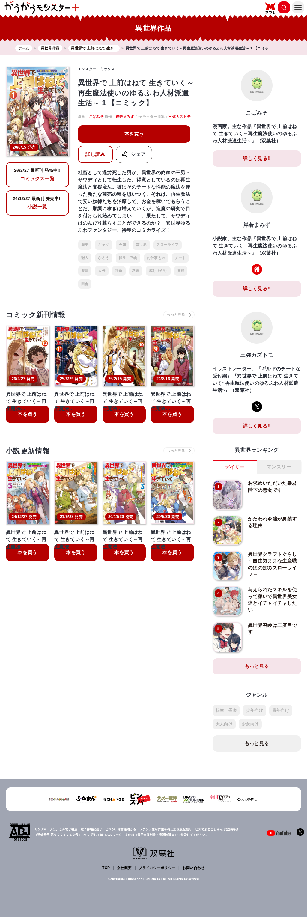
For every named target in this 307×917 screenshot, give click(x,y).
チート (180, 258)
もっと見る (257, 666)
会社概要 (124, 868)
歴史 (85, 245)
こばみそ (96, 117)
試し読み (95, 154)
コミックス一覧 (37, 174)
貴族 (181, 271)
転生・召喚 (128, 258)
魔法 (85, 271)
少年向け (254, 710)
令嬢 (122, 245)
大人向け (224, 724)
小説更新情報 (28, 451)
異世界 (141, 245)
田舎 (85, 284)
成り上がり (158, 271)
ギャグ (103, 245)
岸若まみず (125, 117)
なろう (103, 258)
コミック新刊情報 (36, 315)
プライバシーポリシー (157, 868)
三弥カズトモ (179, 117)
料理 (136, 271)
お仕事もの (156, 258)
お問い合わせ (194, 868)
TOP (106, 868)
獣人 (85, 258)
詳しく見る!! (256, 158)
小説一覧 (37, 202)
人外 (102, 271)
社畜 (119, 271)
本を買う (134, 133)
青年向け (280, 710)
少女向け (250, 724)
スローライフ (167, 245)
